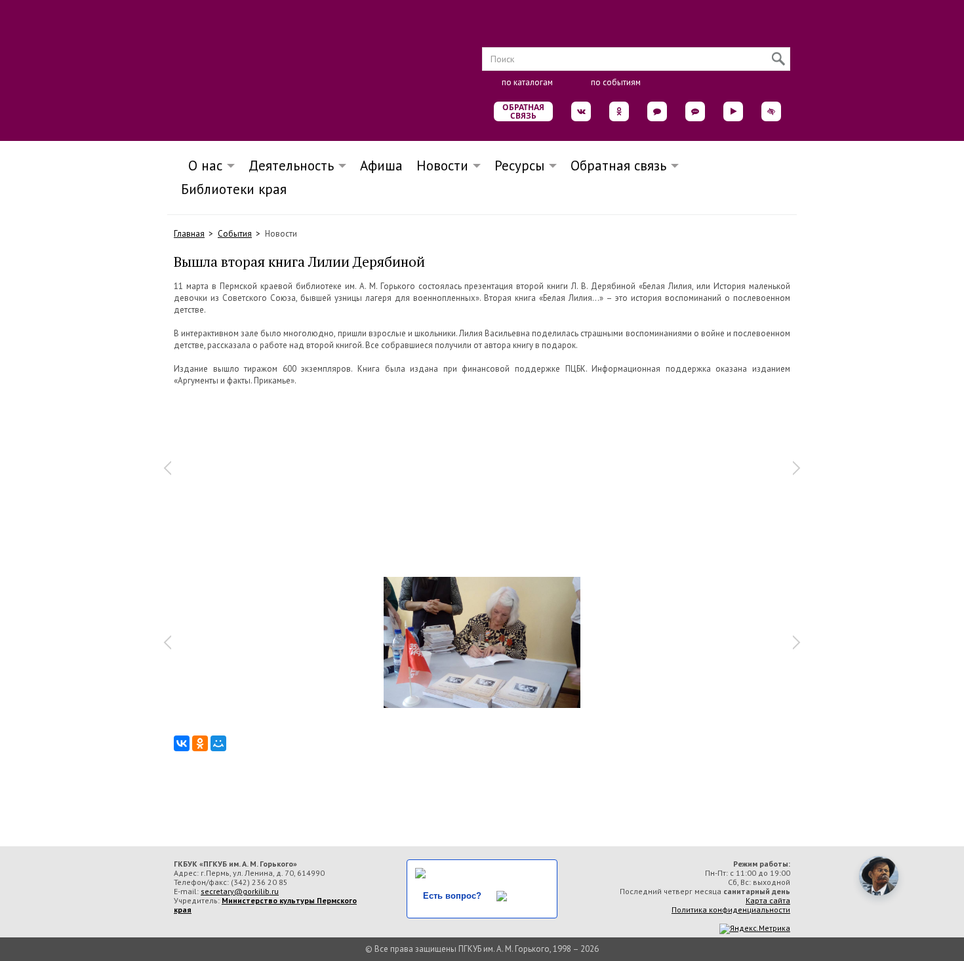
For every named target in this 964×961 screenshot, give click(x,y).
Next (796, 468)
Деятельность (291, 165)
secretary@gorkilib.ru (240, 891)
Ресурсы (519, 165)
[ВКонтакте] (182, 743)
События (235, 233)
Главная (189, 233)
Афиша (381, 165)
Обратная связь (523, 111)
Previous (167, 468)
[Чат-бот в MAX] (695, 111)
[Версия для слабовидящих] (771, 111)
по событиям (616, 82)
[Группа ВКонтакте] (581, 111)
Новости (442, 165)
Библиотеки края (234, 189)
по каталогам (527, 82)
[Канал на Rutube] (733, 111)
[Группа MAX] (657, 111)
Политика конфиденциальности (731, 909)
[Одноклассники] (200, 743)
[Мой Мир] (218, 743)
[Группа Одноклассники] (619, 111)
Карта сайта (768, 900)
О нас (201, 165)
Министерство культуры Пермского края (265, 904)
